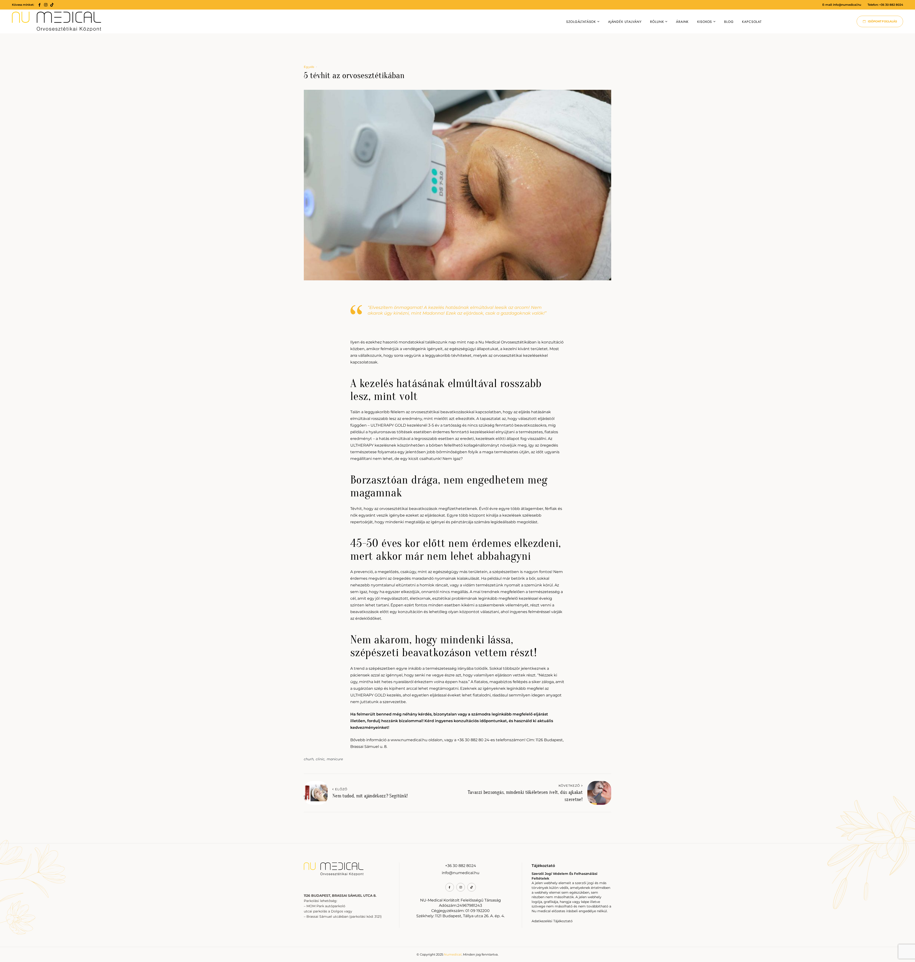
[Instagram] (46, 5)
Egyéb (309, 67)
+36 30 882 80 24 (473, 740)
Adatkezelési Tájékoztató (552, 921)
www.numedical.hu (409, 740)
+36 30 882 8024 (460, 865)
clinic (320, 759)
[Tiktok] (52, 5)
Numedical (453, 954)
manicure (335, 759)
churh (309, 759)
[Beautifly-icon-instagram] (460, 887)
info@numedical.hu (847, 4)
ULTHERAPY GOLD (388, 425)
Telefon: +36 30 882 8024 (885, 4)
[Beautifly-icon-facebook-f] (39, 5)
